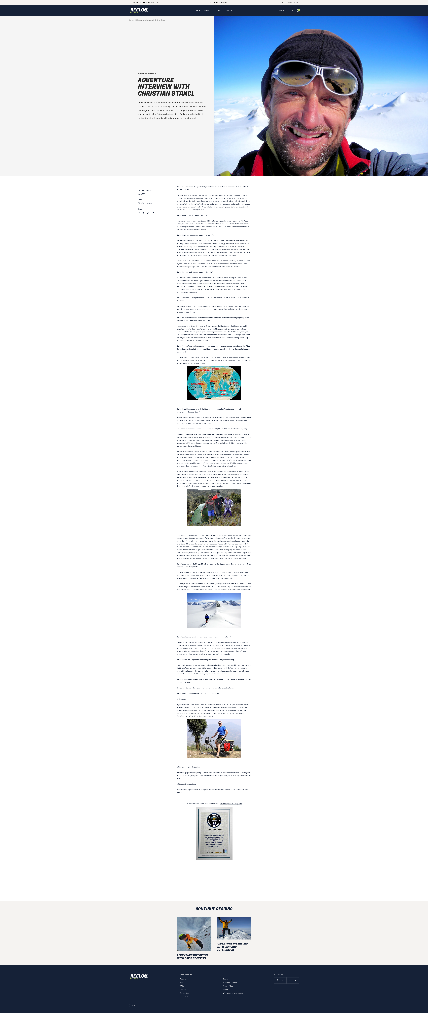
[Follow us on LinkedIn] (296, 980)
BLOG (136, 20)
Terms (225, 979)
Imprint (225, 989)
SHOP (198, 10)
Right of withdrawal (230, 982)
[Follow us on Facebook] (277, 980)
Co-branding (184, 993)
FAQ (219, 10)
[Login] (293, 10)
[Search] (288, 10)
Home (131, 20)
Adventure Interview (147, 73)
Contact (183, 989)
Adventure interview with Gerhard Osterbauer (232, 947)
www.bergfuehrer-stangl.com (231, 804)
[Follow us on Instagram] (283, 980)
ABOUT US (228, 10)
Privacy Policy (228, 986)
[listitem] (139, 213)
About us (183, 979)
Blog (181, 982)
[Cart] (297, 10)
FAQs (182, 986)
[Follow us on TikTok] (289, 980)
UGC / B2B (184, 997)
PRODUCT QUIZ (209, 10)
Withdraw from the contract (233, 993)
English (279, 10)
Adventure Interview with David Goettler (192, 956)
